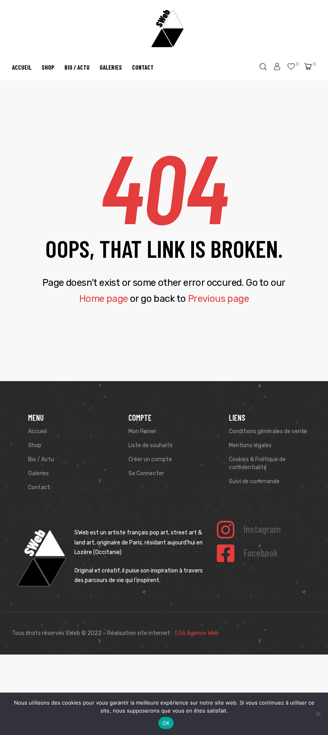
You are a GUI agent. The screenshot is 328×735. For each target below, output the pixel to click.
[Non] (318, 714)
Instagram (262, 529)
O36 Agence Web (196, 633)
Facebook (261, 552)
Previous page (218, 298)
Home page (103, 298)
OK (166, 723)
